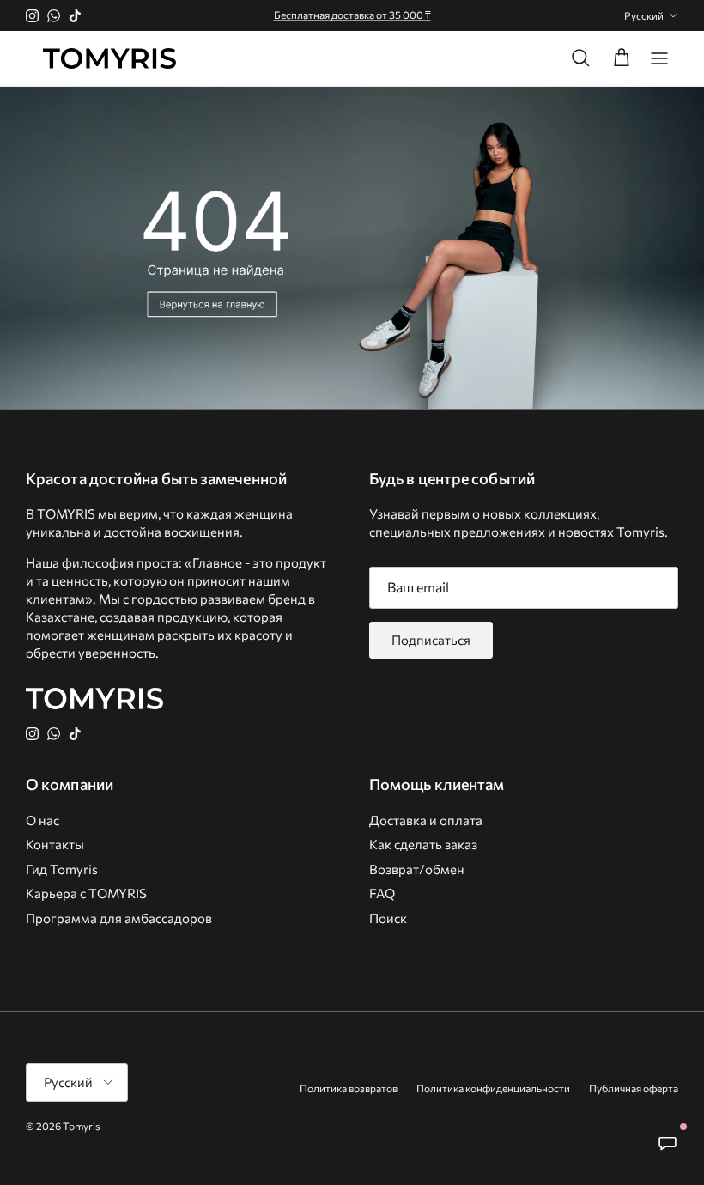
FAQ (382, 893)
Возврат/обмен (416, 869)
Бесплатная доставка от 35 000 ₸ (352, 15)
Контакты (55, 844)
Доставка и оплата (425, 820)
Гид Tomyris (62, 869)
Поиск (388, 918)
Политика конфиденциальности (493, 1088)
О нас (42, 820)
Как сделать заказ (423, 844)
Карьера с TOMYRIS (86, 893)
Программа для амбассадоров (119, 918)
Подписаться (430, 639)
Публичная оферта (633, 1088)
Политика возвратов (349, 1088)
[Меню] (659, 58)
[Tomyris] (109, 58)
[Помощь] (667, 1143)
